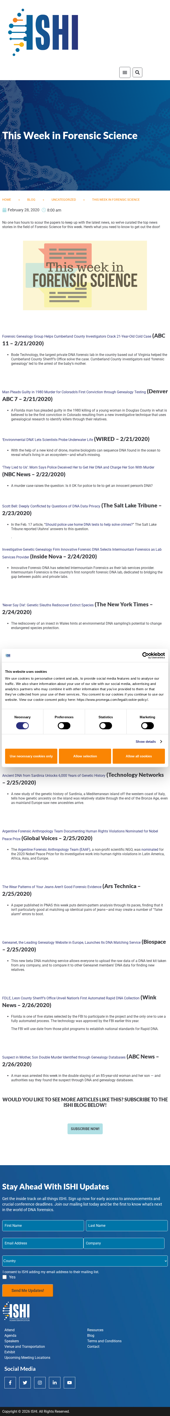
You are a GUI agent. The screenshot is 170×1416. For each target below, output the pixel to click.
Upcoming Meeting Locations (27, 1358)
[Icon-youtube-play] (69, 1382)
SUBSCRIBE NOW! (85, 1129)
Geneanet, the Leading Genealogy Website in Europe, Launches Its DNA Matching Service (71, 942)
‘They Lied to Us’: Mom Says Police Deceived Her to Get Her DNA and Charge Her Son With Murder (78, 467)
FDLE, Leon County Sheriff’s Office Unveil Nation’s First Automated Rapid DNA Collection (70, 998)
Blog (31, 199)
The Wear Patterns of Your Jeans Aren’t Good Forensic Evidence (51, 887)
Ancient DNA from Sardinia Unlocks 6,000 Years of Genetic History (53, 775)
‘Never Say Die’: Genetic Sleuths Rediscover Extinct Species (48, 605)
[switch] (64, 725)
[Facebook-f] (10, 1382)
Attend (9, 1330)
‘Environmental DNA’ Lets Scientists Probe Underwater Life (47, 440)
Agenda (10, 1335)
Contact (93, 1346)
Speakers (11, 1341)
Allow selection (85, 756)
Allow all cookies (139, 756)
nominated (149, 849)
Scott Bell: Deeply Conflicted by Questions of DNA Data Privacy (51, 506)
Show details (146, 741)
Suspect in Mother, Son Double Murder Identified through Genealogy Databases (64, 1057)
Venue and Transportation (24, 1346)
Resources (95, 1330)
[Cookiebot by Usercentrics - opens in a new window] (145, 655)
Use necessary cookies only (31, 756)
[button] (124, 72)
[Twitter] (25, 1382)
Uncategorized (64, 199)
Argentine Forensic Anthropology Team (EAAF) (53, 849)
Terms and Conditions (104, 1341)
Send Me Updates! (28, 1290)
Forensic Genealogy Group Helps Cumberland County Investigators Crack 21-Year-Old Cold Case (76, 336)
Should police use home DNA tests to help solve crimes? (89, 524)
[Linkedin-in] (54, 1382)
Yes (12, 1277)
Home (6, 199)
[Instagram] (40, 1382)
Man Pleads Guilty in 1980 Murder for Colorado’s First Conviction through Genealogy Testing (74, 392)
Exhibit (9, 1352)
